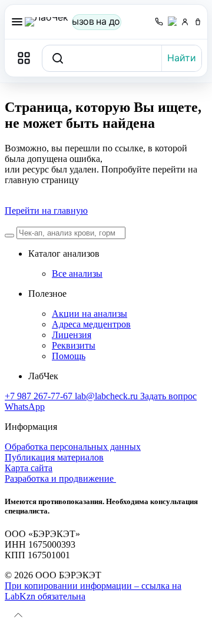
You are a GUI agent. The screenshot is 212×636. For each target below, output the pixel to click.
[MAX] (172, 22)
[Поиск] (9, 235)
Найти (181, 58)
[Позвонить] (159, 22)
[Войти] (185, 22)
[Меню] (17, 22)
